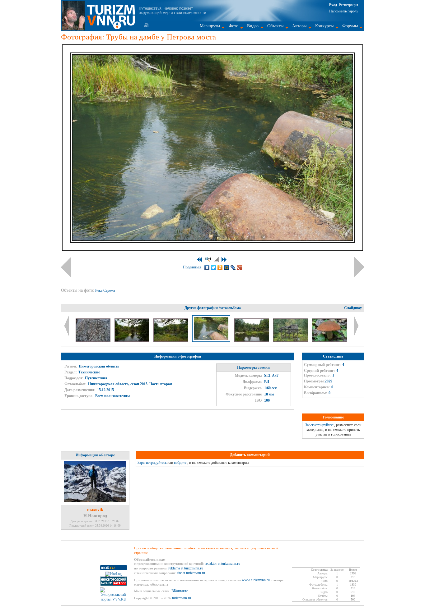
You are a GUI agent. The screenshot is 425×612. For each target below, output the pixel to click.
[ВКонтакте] (207, 267)
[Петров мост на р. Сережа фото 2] (171, 340)
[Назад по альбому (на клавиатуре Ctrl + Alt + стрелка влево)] (66, 267)
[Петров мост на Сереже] (252, 340)
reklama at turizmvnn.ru (185, 568)
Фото (233, 26)
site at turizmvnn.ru (191, 573)
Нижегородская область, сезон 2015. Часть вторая (130, 384)
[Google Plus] (239, 267)
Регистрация (348, 5)
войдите (180, 462)
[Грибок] (329, 340)
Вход (333, 5)
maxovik (95, 509)
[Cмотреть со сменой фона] (216, 259)
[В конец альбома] (224, 259)
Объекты (275, 26)
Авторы (299, 26)
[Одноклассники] (220, 267)
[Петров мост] (291, 340)
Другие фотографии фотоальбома (212, 308)
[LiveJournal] (233, 267)
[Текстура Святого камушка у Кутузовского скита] (93, 340)
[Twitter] (213, 267)
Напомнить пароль (343, 11)
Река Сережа (105, 290)
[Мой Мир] (226, 267)
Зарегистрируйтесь (319, 425)
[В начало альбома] (199, 259)
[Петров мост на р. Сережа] (132, 340)
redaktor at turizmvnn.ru (222, 563)
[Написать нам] (146, 25)
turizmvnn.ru (181, 598)
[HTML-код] (208, 259)
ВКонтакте (179, 591)
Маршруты (210, 26)
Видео (253, 26)
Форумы (350, 26)
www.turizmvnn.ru (256, 580)
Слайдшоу (353, 308)
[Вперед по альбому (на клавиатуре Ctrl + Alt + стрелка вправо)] (359, 267)
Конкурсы (324, 26)
